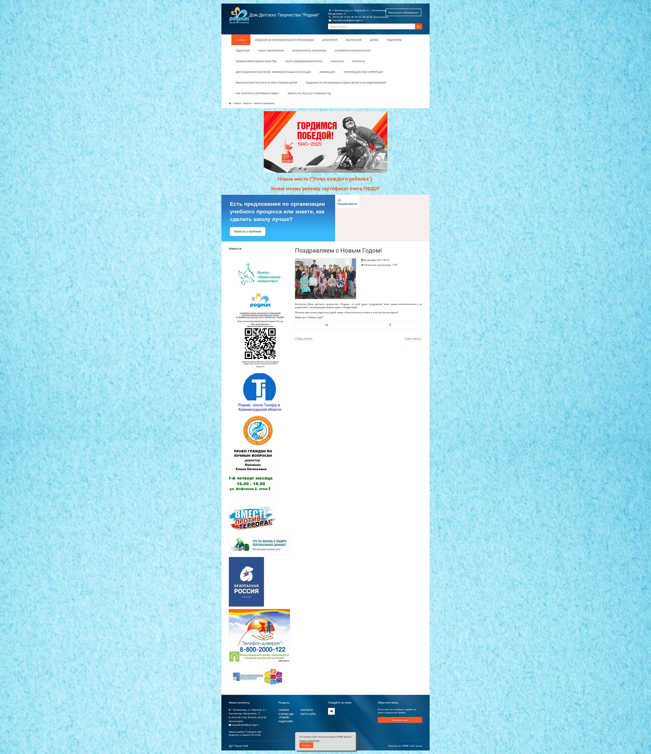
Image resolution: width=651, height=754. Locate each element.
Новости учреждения (264, 103)
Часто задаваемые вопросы (303, 61)
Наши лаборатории (271, 50)
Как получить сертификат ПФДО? (257, 93)
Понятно (306, 745)
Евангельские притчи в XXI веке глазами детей (266, 82)
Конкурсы (337, 61)
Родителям (394, 40)
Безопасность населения (309, 50)
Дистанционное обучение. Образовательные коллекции (273, 72)
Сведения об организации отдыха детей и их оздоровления (346, 82)
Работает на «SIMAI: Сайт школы (405, 745)
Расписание (354, 40)
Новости (247, 103)
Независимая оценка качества (256, 61)
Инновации (327, 72)
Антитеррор (329, 40)
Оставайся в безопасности (352, 50)
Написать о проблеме (247, 231)
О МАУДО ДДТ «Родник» (286, 715)
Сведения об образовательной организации (284, 40)
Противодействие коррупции (363, 72)
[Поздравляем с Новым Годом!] (325, 278)
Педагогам (243, 50)
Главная (241, 40)
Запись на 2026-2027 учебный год (309, 93)
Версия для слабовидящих (403, 12)
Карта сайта (308, 714)
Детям (374, 40)
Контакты (358, 61)
